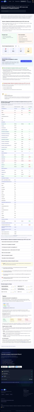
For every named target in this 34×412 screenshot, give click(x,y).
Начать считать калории (21, 209)
